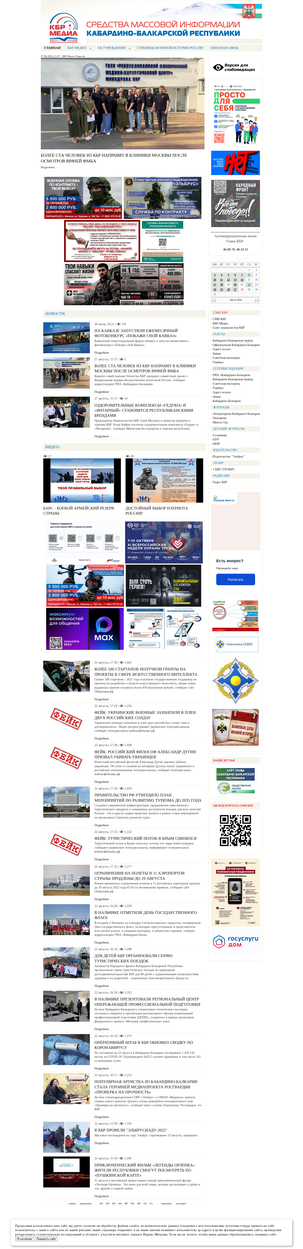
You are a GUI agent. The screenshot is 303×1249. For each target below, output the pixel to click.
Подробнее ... (49, 167)
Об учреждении (110, 48)
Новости (80, 56)
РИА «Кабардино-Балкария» (232, 375)
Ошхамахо (219, 418)
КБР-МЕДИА (75, 48)
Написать (236, 579)
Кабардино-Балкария (226, 401)
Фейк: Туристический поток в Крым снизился (145, 838)
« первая (72, 1204)
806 (120, 1204)
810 (145, 1204)
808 (132, 1204)
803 (101, 1204)
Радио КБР (220, 482)
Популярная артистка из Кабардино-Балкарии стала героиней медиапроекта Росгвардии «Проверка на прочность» (145, 1086)
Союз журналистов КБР (229, 327)
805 (114, 1204)
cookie (134, 1226)
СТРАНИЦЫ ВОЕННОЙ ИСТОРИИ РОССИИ (170, 48)
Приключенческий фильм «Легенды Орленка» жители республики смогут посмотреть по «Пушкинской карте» (144, 1170)
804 (107, 1204)
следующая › (167, 1204)
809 (139, 1204)
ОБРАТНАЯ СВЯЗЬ (224, 48)
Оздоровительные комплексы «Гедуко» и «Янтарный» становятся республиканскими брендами (143, 410)
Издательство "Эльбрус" (229, 456)
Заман (217, 353)
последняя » (181, 1204)
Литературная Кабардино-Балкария (236, 413)
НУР (216, 439)
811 (151, 1204)
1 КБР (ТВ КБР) (223, 469)
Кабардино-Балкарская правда (233, 340)
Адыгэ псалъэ (222, 349)
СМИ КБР (219, 319)
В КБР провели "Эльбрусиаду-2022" (130, 1130)
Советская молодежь (226, 357)
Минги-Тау (220, 422)
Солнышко (220, 435)
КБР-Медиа (68, 56)
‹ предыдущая (85, 1204)
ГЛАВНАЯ (52, 48)
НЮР (216, 444)
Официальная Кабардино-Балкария (236, 345)
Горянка (218, 362)
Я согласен (24, 1239)
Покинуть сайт (46, 1239)
